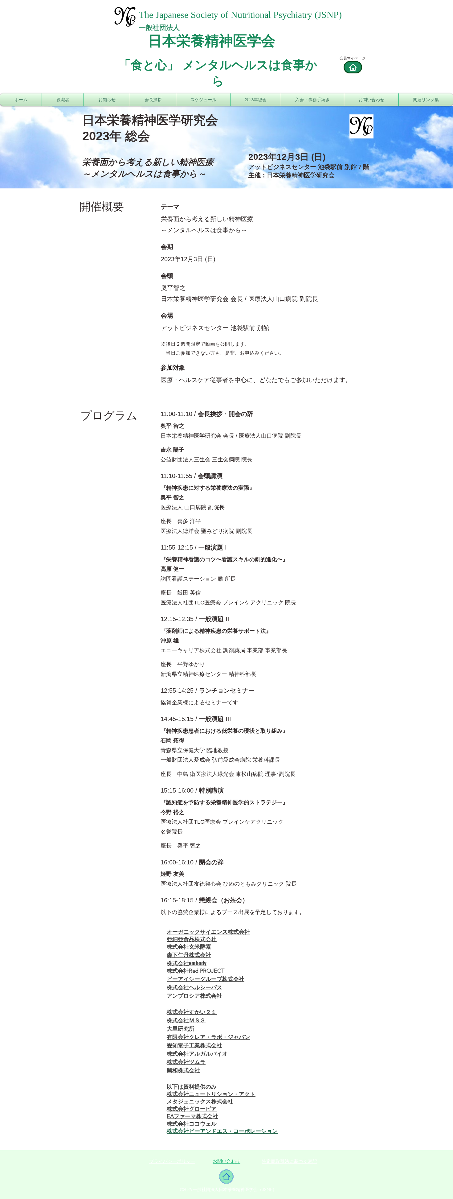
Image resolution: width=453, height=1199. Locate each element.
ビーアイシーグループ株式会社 (205, 978)
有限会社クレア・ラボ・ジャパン (208, 1036)
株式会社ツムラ (186, 1061)
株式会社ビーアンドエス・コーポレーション (222, 1131)
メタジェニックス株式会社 (200, 1101)
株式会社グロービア (192, 1109)
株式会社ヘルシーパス (194, 987)
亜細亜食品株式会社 (192, 939)
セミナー (216, 702)
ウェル (208, 1123)
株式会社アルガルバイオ (197, 1053)
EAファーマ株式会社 (192, 1116)
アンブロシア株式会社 (194, 995)
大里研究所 (180, 1028)
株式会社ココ (183, 1123)
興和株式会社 (183, 1070)
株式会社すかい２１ (192, 1011)
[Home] (353, 67)
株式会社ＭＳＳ (186, 1020)
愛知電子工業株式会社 (194, 1045)
